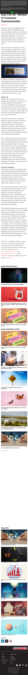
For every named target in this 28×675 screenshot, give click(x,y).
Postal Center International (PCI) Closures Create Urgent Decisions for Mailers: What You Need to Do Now (14, 304)
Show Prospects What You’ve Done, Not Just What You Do (13, 325)
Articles (13, 266)
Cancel (11, 663)
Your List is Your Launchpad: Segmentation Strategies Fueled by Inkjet (13, 580)
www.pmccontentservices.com (9, 253)
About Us (3, 658)
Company (3, 654)
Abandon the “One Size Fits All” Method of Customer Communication (14, 16)
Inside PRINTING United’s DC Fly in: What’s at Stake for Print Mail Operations (13, 428)
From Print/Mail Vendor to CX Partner (10, 448)
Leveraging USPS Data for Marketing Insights (12, 284)
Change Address (13, 659)
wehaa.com (16, 672)
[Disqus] (14, 470)
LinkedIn (9, 257)
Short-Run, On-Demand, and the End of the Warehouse (11, 388)
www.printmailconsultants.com (9, 251)
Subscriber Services (13, 654)
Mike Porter (4, 24)
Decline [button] (16, 12)
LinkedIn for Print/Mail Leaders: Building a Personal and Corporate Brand (14, 368)
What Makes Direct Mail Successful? (8, 634)
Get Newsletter (12, 658)
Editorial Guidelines (5, 659)
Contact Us (4, 663)
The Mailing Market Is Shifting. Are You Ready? (10, 562)
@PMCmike (4, 255)
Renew (11, 661)
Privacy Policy (9, 5)
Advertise (3, 656)
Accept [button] (12, 12)
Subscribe (12, 656)
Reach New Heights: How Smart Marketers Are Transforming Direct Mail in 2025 (14, 598)
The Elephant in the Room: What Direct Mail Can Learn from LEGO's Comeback (13, 617)
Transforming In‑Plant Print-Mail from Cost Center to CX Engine (13, 408)
